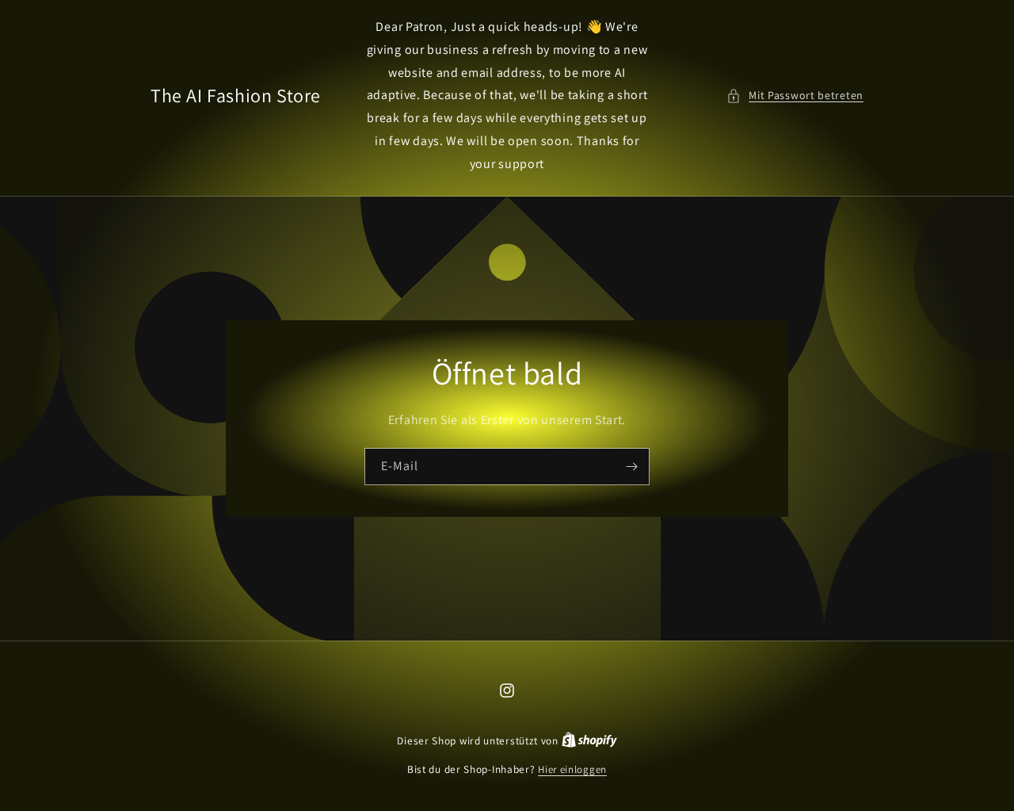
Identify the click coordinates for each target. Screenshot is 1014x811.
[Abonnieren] (631, 465)
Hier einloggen (572, 769)
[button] (794, 95)
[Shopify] (589, 741)
